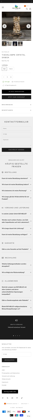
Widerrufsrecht (6, 379)
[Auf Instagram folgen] (12, 398)
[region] (16, 326)
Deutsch (24, 403)
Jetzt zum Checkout (16, 97)
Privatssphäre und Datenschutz (11, 373)
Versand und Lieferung (8, 376)
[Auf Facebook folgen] (3, 398)
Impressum (5, 382)
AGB (3, 370)
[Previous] (4, 26)
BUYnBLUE (5, 52)
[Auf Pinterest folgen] (17, 398)
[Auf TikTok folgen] (22, 398)
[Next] (28, 26)
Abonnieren (9, 360)
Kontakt (4, 385)
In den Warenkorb (16, 91)
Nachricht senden (16, 150)
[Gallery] (16, 29)
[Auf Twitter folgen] (7, 398)
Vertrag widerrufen (10, 392)
